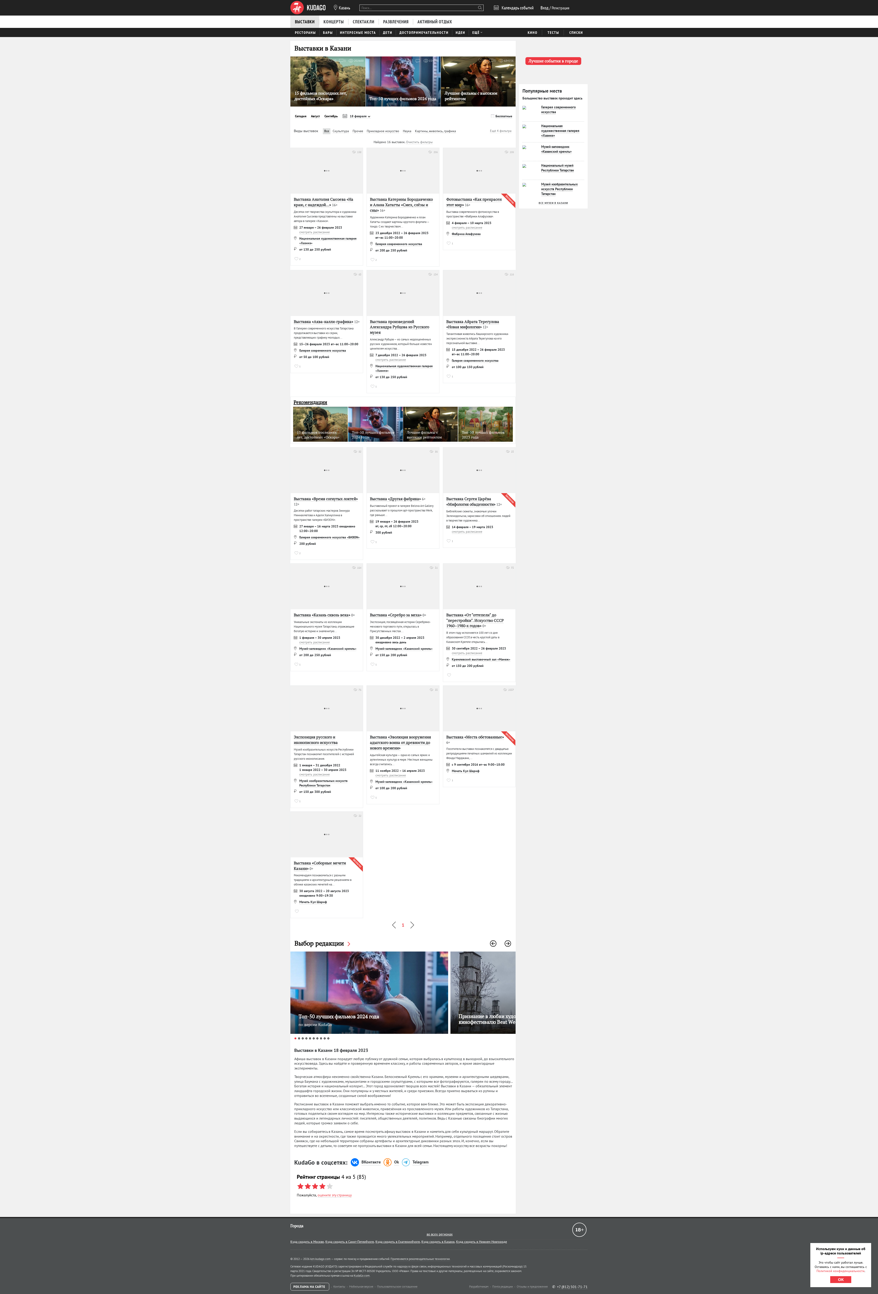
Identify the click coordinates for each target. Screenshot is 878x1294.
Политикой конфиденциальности (840, 1271)
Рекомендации (310, 402)
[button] (493, 943)
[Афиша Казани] (308, 8)
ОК (841, 1279)
